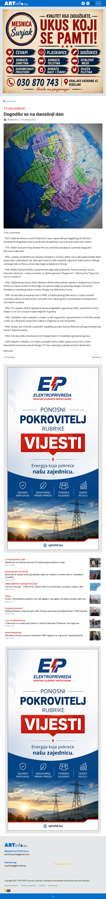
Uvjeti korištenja (11, 885)
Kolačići (42, 885)
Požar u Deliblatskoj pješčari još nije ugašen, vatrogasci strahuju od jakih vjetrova (45, 598)
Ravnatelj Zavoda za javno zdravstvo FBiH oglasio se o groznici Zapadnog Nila (44, 635)
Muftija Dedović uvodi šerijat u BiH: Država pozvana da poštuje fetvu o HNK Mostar (46, 611)
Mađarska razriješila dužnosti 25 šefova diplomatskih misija (35, 562)
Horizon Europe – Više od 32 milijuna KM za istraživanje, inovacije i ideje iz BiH (44, 586)
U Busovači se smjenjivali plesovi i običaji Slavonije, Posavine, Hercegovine (42, 623)
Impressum (53, 885)
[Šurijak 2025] (53, 51)
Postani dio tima (62, 863)
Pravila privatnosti (28, 885)
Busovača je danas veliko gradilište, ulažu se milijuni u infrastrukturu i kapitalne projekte (44, 575)
